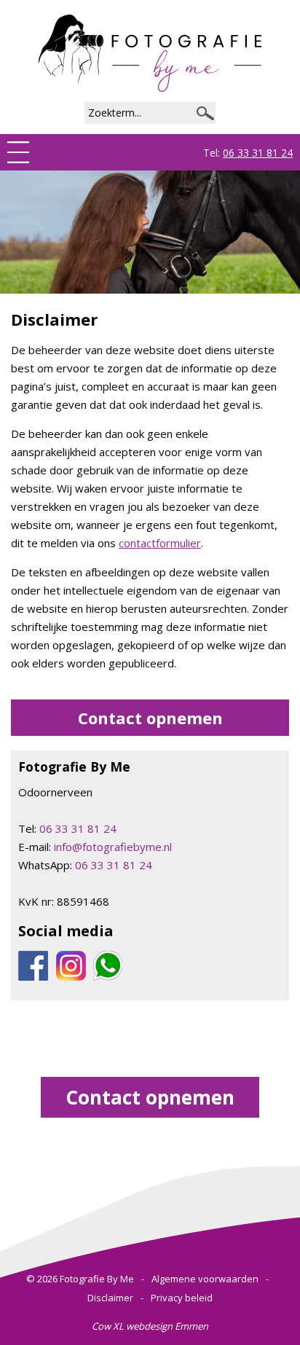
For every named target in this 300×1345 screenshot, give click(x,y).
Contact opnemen (150, 718)
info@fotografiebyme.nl (113, 846)
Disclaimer (110, 1297)
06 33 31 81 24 (258, 153)
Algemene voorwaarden (204, 1278)
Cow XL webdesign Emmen (150, 1326)
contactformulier (160, 543)
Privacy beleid (182, 1297)
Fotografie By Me (97, 1278)
